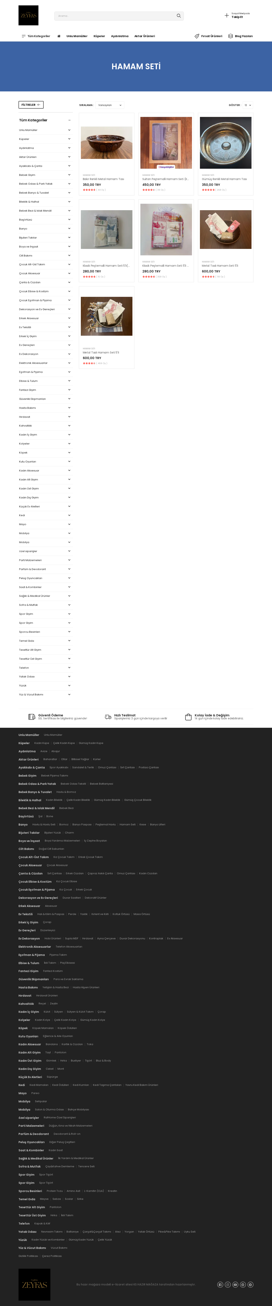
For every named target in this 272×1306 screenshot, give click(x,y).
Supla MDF (71, 938)
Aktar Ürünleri (144, 36)
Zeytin (54, 1003)
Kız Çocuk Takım (64, 857)
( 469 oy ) (101, 363)
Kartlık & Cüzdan (72, 1044)
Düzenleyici (47, 930)
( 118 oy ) (220, 276)
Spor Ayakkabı (59, 767)
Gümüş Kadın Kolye (92, 1020)
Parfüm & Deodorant (32, 569)
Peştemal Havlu (106, 824)
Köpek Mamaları (43, 1028)
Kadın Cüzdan (148, 873)
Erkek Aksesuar (29, 318)
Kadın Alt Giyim (28, 479)
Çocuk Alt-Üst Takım (32, 264)
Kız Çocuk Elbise (66, 881)
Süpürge (52, 1077)
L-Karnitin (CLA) (94, 1191)
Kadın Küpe (41, 743)
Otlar (64, 759)
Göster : (235, 105)
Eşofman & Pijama (31, 372)
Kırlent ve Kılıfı (100, 914)
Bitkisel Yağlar (80, 759)
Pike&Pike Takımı (169, 1231)
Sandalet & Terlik (83, 767)
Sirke (80, 1199)
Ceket (50, 1068)
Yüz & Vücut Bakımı (31, 694)
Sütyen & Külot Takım (80, 1012)
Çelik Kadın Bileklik (78, 800)
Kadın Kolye (42, 1020)
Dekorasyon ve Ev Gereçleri (37, 309)
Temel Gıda (26, 641)
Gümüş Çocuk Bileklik (138, 800)
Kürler (97, 759)
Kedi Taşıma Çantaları (107, 1085)
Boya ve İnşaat (28, 247)
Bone (49, 816)
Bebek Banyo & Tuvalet (34, 193)
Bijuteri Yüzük (52, 832)
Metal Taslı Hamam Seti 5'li (220, 266)
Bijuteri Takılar (28, 238)
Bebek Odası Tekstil (73, 783)
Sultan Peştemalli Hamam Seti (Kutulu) (169, 179)
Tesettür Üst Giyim (30, 659)
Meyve (44, 1199)
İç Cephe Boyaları (95, 841)
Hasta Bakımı (27, 408)
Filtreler (28, 105)
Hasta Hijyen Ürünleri (86, 987)
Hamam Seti (89, 175)
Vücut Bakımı (59, 1248)
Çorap (47, 922)
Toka (90, 1044)
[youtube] (235, 1284)
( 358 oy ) (161, 276)
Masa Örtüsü (142, 914)
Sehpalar (41, 1101)
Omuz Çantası (107, 767)
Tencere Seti (86, 1166)
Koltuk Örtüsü (121, 914)
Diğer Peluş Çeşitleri (62, 1142)
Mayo (22, 524)
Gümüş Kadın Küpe (91, 743)
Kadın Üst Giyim (29, 488)
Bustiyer (76, 1060)
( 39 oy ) (160, 190)
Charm (69, 832)
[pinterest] (243, 1284)
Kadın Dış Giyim (29, 497)
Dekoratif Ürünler (96, 898)
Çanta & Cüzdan (29, 282)
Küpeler (99, 36)
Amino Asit (73, 1191)
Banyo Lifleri (157, 824)
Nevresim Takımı (52, 1231)
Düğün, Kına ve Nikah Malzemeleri (70, 1126)
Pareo (35, 1093)
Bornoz (63, 824)
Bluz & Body (103, 1060)
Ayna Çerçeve (106, 938)
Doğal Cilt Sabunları (51, 849)
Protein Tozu (55, 1191)
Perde (72, 914)
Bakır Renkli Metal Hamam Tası (103, 179)
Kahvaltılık (25, 426)
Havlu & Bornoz (66, 792)
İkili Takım (50, 963)
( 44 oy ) (101, 190)
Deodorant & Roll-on (67, 1134)
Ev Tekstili (25, 327)
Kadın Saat (56, 1150)
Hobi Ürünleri (53, 938)
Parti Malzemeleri (30, 560)
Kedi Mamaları (39, 1085)
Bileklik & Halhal (29, 202)
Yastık (84, 914)
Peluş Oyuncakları (30, 578)
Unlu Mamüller (77, 36)
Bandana (52, 1044)
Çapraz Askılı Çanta (100, 873)
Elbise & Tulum (28, 381)
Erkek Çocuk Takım (90, 857)
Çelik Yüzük (105, 1240)
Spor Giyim (26, 614)
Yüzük (22, 685)
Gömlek (51, 1060)
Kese (143, 824)
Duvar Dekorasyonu (132, 938)
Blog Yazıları (244, 36)
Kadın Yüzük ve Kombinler (48, 1240)
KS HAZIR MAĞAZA (145, 1284)
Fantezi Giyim (27, 390)
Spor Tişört (46, 1174)
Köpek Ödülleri (67, 1028)
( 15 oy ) (100, 276)
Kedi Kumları (81, 1085)
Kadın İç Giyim (28, 435)
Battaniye (73, 1231)
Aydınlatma (119, 36)
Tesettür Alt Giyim (30, 650)
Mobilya (24, 533)
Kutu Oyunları (27, 461)
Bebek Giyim (27, 175)
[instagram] (228, 1284)
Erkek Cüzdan (75, 873)
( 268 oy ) (220, 190)
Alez (118, 1231)
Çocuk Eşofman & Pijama (35, 300)
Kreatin (112, 1191)
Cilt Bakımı (25, 255)
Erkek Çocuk (84, 889)
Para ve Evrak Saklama (68, 979)
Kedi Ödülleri (60, 1085)
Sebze (57, 1199)
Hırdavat (24, 417)
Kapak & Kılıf (42, 1223)
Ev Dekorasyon (28, 354)
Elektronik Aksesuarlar (33, 363)
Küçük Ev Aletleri (29, 506)
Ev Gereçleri (27, 345)
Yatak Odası (27, 676)
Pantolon (60, 1052)
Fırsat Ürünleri (211, 36)
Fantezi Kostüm (53, 971)
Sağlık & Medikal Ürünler (34, 596)
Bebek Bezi (66, 808)
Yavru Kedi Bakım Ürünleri (141, 1085)
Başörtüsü (25, 220)
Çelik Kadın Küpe (64, 743)
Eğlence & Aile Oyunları (58, 1036)
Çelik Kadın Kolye (65, 1020)
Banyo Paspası (82, 824)
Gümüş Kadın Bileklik (107, 800)
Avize (43, 751)
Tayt (48, 1052)
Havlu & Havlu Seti (43, 824)
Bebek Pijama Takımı (54, 775)
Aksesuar (51, 906)
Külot (47, 1012)
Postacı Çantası (149, 767)
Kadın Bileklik (54, 800)
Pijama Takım (58, 954)
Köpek (23, 452)
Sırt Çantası (127, 767)
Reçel (42, 1003)
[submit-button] (179, 16)
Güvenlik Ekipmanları (32, 399)
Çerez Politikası (52, 1256)
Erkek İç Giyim (28, 336)
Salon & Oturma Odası (49, 1109)
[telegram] (250, 1284)
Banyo (23, 229)
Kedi (22, 515)
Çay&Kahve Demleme (59, 1166)
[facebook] (220, 1284)
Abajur (55, 751)
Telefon (24, 668)
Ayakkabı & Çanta (30, 166)
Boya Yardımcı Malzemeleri (62, 841)
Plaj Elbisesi (67, 963)
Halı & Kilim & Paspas (50, 914)
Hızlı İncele (106, 166)
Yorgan (129, 1231)
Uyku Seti (190, 1231)
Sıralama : (86, 105)
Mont (61, 1068)
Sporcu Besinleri (29, 632)
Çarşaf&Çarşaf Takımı (97, 1231)
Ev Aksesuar (175, 938)
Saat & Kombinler (30, 587)
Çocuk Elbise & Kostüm (34, 291)
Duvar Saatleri (72, 898)
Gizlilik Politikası (28, 1256)
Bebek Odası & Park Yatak (36, 184)
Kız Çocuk (66, 889)
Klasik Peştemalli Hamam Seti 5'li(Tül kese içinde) (116, 266)
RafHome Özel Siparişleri (60, 1117)
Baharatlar (50, 759)
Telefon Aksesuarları (69, 946)
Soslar (69, 1199)
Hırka (63, 1060)
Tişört (88, 1060)
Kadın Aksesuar (29, 470)
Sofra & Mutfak (28, 605)
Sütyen (58, 1012)
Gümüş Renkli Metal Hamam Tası (224, 179)
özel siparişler (28, 551)
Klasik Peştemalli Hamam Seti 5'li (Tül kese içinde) (176, 266)
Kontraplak (156, 938)
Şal (40, 816)
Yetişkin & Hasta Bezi (56, 987)
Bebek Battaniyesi (101, 783)
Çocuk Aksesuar (29, 273)
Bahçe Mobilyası (78, 1109)
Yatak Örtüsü (146, 1231)
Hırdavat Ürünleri (47, 995)
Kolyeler (24, 444)
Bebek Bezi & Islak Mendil (35, 211)
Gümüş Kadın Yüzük (81, 1240)
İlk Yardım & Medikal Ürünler (76, 1158)
